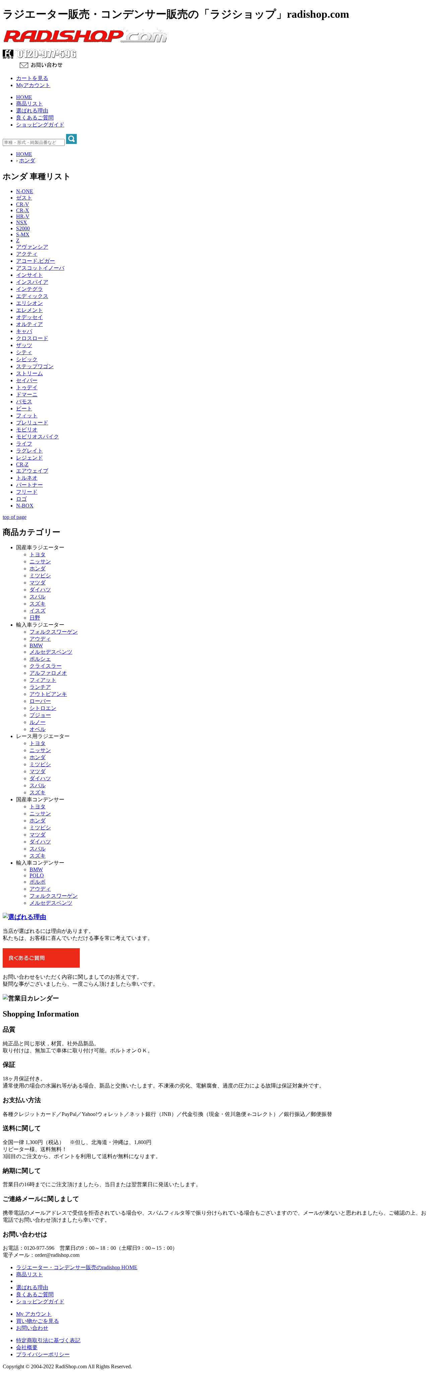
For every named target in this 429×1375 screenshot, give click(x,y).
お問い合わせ (32, 1328)
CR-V (22, 204)
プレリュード (32, 422)
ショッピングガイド (40, 125)
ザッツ (24, 345)
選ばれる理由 (32, 110)
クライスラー (45, 666)
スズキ (37, 603)
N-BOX (25, 505)
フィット (27, 415)
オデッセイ (29, 317)
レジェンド (29, 458)
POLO (36, 875)
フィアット (42, 680)
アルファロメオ (48, 673)
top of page (14, 517)
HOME (24, 97)
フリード (27, 492)
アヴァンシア (32, 247)
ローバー (40, 701)
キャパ (24, 331)
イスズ (37, 611)
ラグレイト (29, 451)
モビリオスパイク (37, 436)
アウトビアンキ (48, 694)
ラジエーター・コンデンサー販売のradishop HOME (76, 1267)
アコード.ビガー (35, 261)
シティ (24, 352)
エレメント (29, 310)
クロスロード (32, 338)
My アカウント (34, 1314)
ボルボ (37, 882)
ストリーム (29, 373)
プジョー (40, 715)
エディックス (32, 296)
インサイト (29, 275)
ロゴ (21, 499)
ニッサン (40, 561)
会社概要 (27, 1347)
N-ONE (24, 191)
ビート (24, 408)
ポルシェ (40, 659)
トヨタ (37, 554)
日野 (34, 618)
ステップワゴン (35, 366)
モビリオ (27, 429)
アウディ (40, 639)
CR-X (22, 210)
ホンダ (27, 160)
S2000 (23, 228)
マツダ (37, 582)
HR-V (22, 216)
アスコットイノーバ (40, 268)
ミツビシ (40, 575)
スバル (37, 596)
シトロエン (42, 708)
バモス (24, 401)
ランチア (40, 687)
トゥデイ (27, 387)
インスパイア (32, 282)
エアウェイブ (32, 471)
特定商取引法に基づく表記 (48, 1340)
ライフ (24, 444)
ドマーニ (27, 394)
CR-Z (22, 464)
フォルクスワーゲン (53, 632)
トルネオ (27, 478)
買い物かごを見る (37, 1321)
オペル (37, 729)
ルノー (37, 722)
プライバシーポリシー (43, 1354)
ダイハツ (40, 589)
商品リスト (29, 103)
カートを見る (32, 78)
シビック (27, 359)
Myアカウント (33, 85)
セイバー (27, 380)
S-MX (22, 234)
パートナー (29, 485)
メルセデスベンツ (50, 652)
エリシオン (29, 303)
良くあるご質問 (35, 117)
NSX (21, 222)
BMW (36, 645)
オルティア (29, 324)
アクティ (27, 254)
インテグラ (29, 289)
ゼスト (24, 197)
